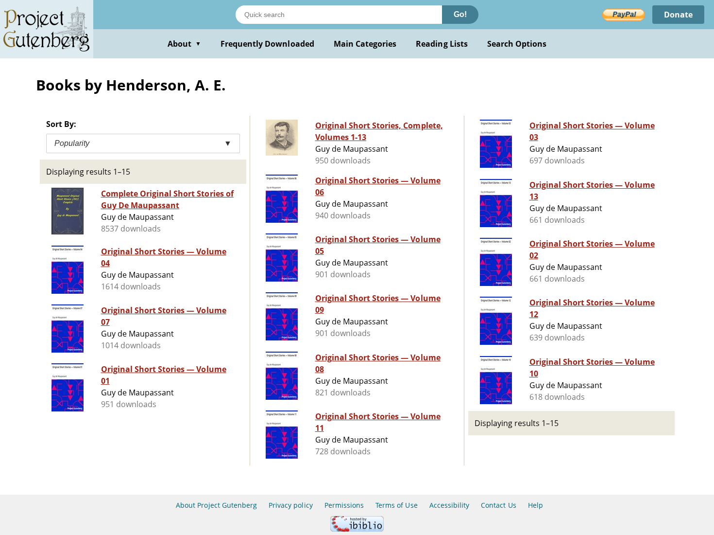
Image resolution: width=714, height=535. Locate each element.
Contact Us (498, 505)
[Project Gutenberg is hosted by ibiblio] (357, 529)
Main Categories (365, 43)
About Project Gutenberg (216, 505)
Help (535, 505)
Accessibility (449, 505)
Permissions (344, 505)
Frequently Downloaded (267, 43)
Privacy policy (291, 505)
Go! (460, 14)
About (184, 43)
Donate (678, 14)
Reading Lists (442, 43)
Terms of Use (396, 505)
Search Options (517, 43)
